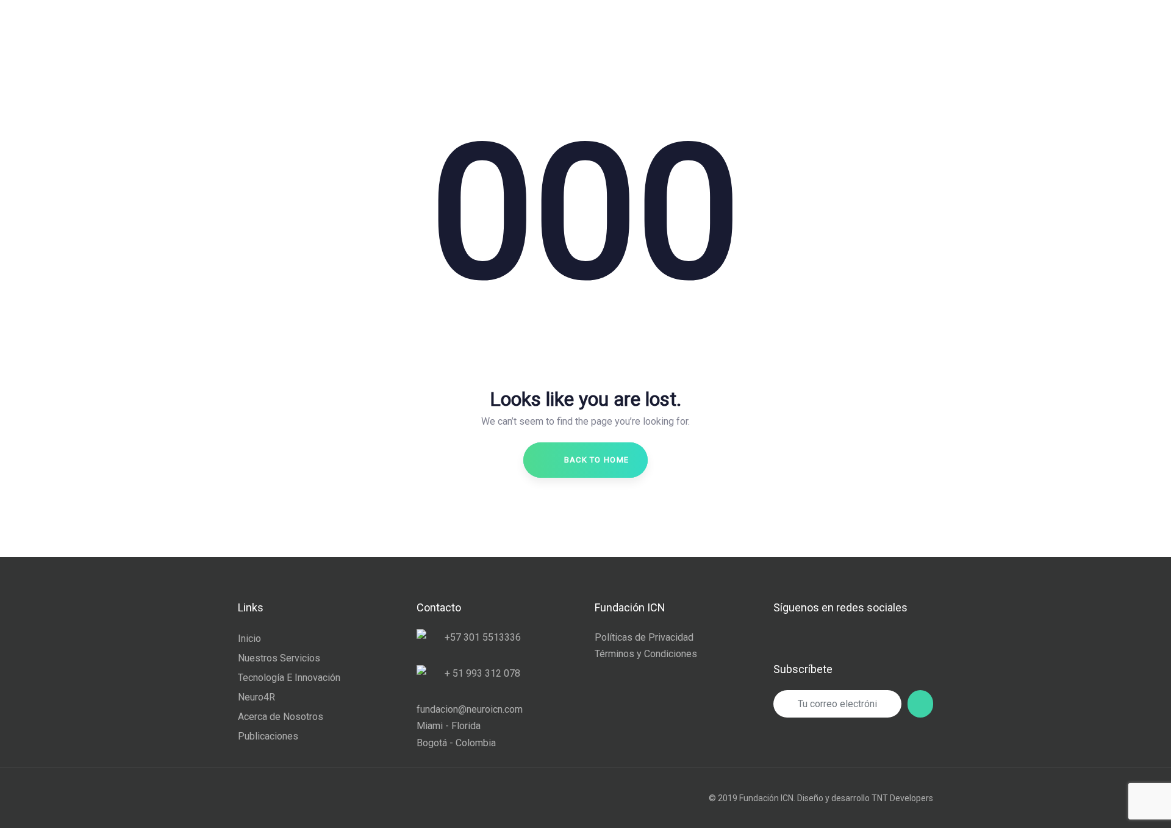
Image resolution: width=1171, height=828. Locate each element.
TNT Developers (902, 798)
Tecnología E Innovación (289, 677)
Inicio (249, 638)
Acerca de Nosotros (280, 716)
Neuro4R (256, 697)
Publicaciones (268, 736)
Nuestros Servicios (279, 658)
